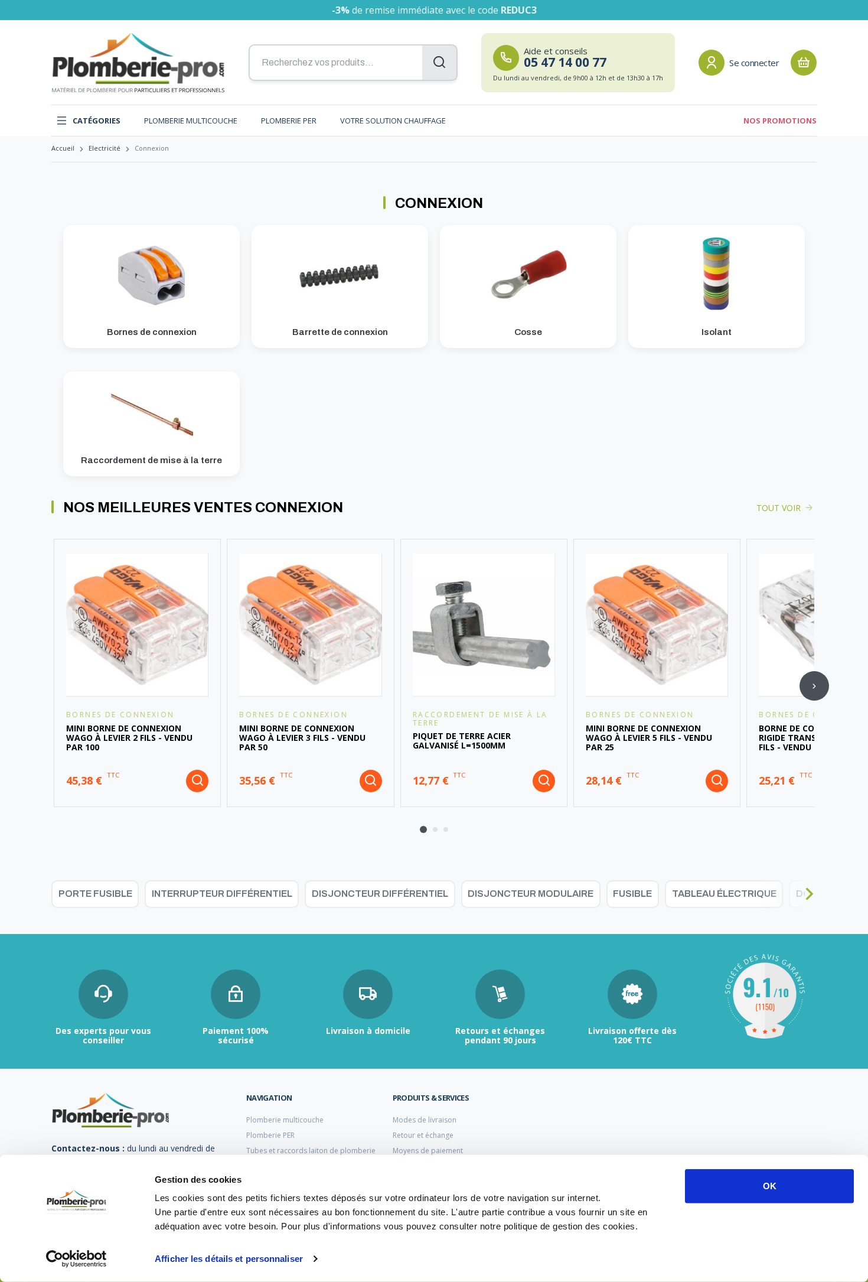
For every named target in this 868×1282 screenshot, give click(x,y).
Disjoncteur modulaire (530, 894)
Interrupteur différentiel (222, 894)
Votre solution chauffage (393, 120)
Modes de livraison (424, 1120)
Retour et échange (423, 1135)
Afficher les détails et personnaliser (229, 1259)
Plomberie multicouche (190, 120)
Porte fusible (95, 894)
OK (769, 1186)
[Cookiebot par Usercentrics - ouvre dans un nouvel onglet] (76, 1259)
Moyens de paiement (428, 1151)
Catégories (96, 120)
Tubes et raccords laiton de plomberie (311, 1151)
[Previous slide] (53, 686)
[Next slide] (814, 686)
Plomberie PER (288, 120)
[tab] (423, 829)
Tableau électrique (724, 894)
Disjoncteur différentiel (380, 894)
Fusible (632, 894)
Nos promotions (780, 120)
